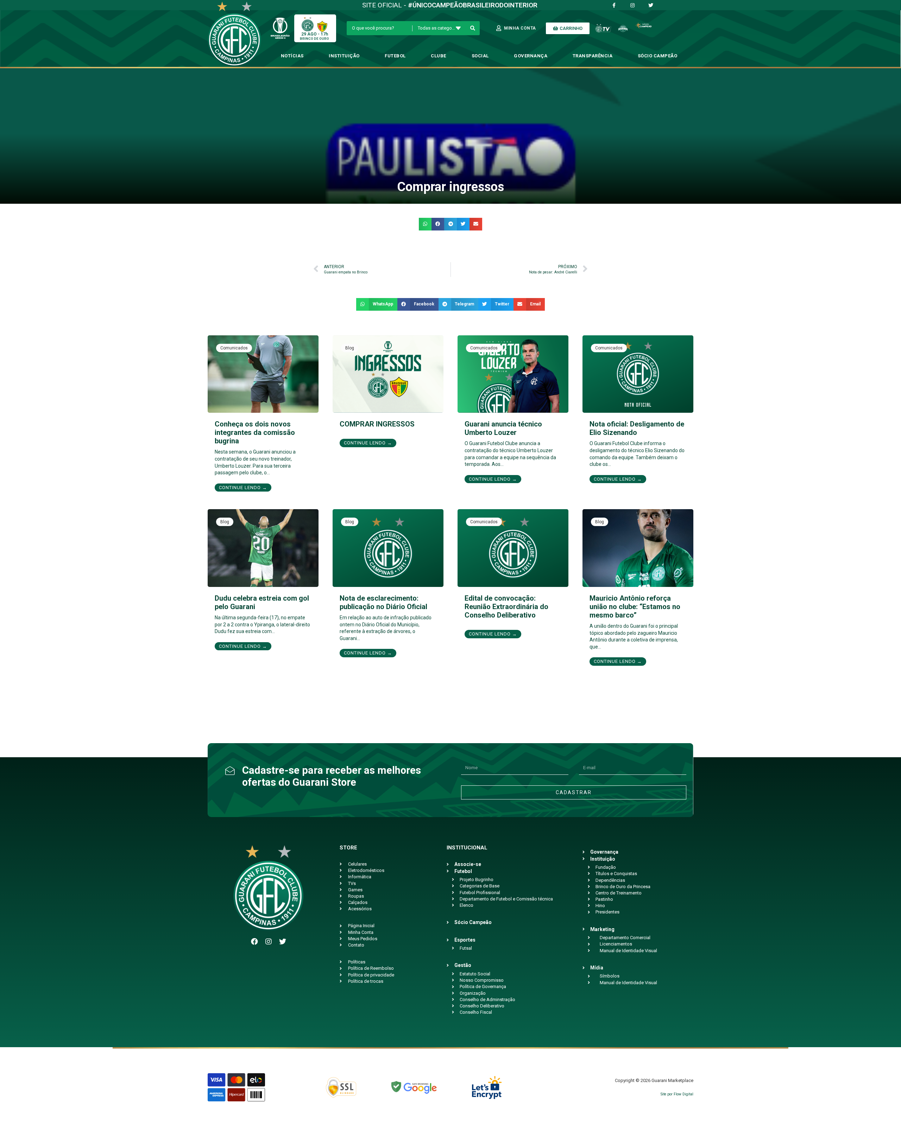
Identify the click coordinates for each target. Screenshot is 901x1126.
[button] (425, 224)
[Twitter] (282, 941)
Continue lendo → (243, 487)
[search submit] (473, 28)
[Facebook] (254, 941)
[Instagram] (268, 941)
